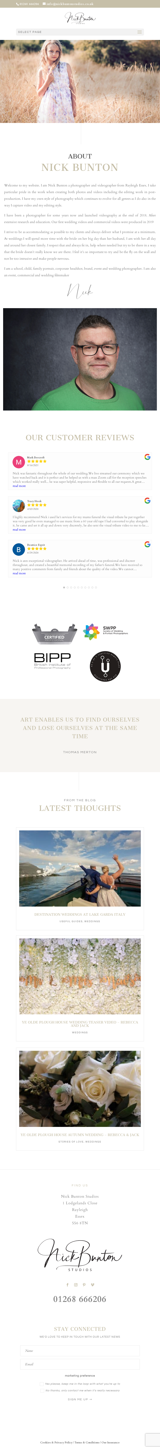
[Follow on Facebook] (67, 1285)
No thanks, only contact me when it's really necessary (82, 1390)
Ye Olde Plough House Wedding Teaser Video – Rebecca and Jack (80, 1024)
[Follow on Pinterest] (84, 1285)
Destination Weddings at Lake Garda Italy (79, 914)
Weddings (92, 921)
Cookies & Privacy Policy (56, 1442)
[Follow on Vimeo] (92, 1285)
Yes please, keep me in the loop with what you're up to (82, 1383)
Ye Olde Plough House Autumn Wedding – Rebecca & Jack (80, 1135)
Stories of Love (71, 1142)
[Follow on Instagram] (75, 1285)
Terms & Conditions (87, 1442)
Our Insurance (110, 1442)
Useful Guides (71, 921)
